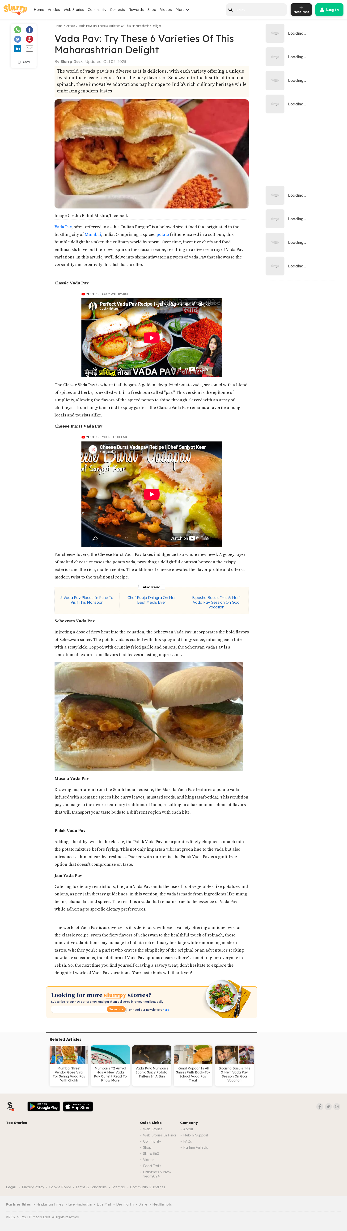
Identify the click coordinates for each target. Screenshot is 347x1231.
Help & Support (195, 1135)
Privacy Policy (33, 1187)
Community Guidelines (147, 1187)
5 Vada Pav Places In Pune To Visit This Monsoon (86, 600)
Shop (152, 9)
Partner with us (195, 1147)
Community (97, 9)
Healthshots (162, 1204)
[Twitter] (328, 1106)
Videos (166, 9)
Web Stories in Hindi (159, 1135)
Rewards (136, 9)
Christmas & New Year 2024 (157, 1174)
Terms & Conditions (91, 1187)
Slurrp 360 (151, 1153)
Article (70, 26)
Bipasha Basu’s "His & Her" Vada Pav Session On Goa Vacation (216, 602)
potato (163, 234)
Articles (54, 9)
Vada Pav (63, 227)
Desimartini (125, 1204)
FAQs (187, 1141)
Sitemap (118, 1187)
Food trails (152, 1166)
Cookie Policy (60, 1187)
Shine (143, 1204)
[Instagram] (336, 1106)
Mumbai (93, 234)
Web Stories (74, 9)
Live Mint (104, 1204)
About (188, 1129)
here (165, 1009)
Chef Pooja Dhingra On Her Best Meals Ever (151, 600)
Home (39, 9)
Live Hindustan (80, 1204)
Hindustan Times (49, 1204)
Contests (117, 9)
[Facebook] (319, 1106)
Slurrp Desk (72, 61)
